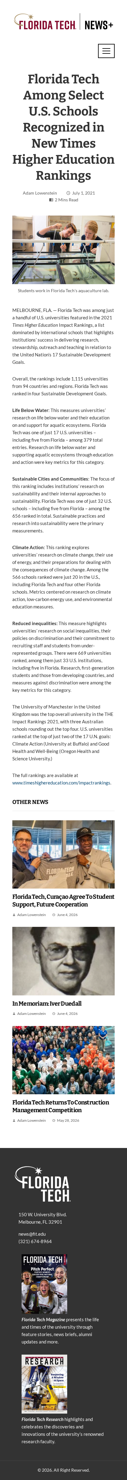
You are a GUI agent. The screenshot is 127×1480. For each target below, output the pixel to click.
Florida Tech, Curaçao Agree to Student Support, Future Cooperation (63, 900)
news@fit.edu (32, 1234)
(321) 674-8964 (35, 1241)
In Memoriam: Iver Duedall (47, 1003)
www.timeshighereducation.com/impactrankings (61, 782)
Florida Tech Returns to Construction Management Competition (60, 1106)
